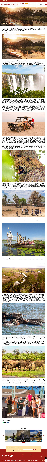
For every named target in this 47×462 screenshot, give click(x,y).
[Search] (46, 4)
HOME (36, 0)
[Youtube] (43, 456)
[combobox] (42, 4)
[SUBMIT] (34, 449)
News (22, 456)
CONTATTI (44, 0)
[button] (3, 422)
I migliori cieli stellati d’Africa (22, 440)
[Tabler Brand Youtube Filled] (6, 0)
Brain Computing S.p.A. (36, 460)
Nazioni (31, 454)
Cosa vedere (32, 456)
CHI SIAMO (39, 0)
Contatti (23, 455)
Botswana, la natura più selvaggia (36, 440)
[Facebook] (40, 456)
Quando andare (32, 455)
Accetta (30, 450)
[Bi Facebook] (3, 0)
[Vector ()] (4, 0)
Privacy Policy (43, 460)
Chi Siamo (23, 454)
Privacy (31, 450)
